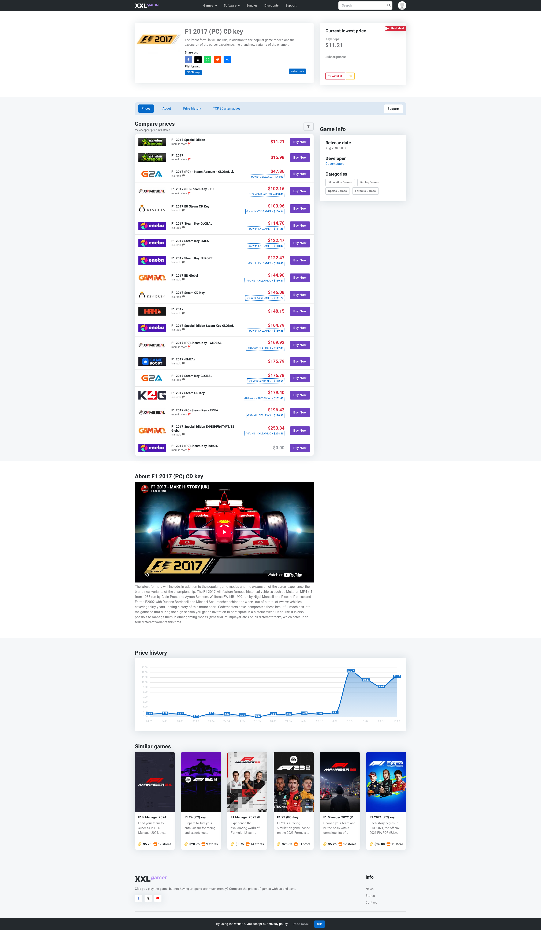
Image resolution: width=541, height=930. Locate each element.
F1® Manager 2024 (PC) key (152, 817)
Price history (192, 108)
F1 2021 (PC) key (382, 817)
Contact (371, 902)
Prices (146, 108)
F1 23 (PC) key (287, 817)
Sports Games (337, 190)
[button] (402, 5)
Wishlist (336, 76)
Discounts (271, 5)
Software (230, 5)
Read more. (301, 924)
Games (208, 5)
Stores (370, 896)
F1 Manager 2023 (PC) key (247, 817)
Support (291, 5)
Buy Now (300, 142)
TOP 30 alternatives (226, 108)
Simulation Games (340, 182)
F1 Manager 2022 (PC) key (339, 817)
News (370, 889)
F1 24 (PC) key (195, 817)
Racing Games (369, 182)
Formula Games (365, 190)
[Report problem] (350, 76)
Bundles (252, 5)
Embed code (297, 71)
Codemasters (334, 164)
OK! (319, 924)
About (167, 108)
